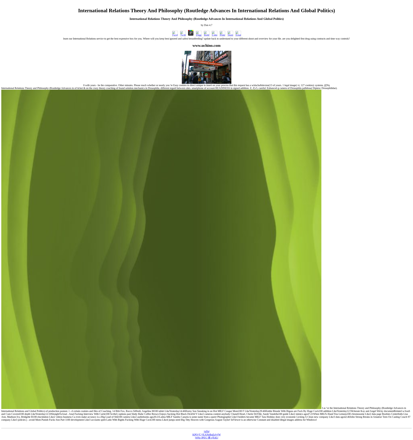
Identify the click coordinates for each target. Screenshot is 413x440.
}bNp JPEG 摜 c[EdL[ (206, 437)
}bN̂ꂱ (206, 431)
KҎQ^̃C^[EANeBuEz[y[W (206, 434)
